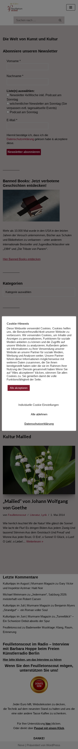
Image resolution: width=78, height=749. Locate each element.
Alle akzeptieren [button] (18, 388)
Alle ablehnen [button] (39, 414)
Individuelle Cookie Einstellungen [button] (38, 404)
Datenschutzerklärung (39, 423)
